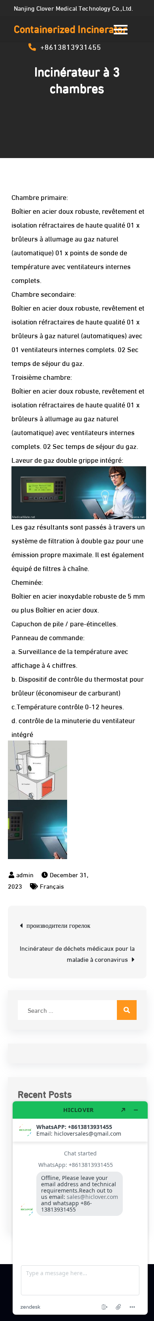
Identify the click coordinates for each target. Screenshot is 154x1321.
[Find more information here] (80, 1208)
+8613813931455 (70, 46)
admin (25, 874)
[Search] (127, 1010)
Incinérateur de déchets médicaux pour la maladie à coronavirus (77, 953)
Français (52, 885)
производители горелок (58, 924)
